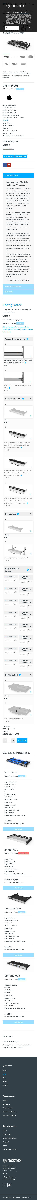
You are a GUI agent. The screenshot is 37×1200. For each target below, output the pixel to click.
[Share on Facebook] (5, 165)
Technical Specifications (12, 286)
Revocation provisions (9, 1138)
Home (5, 1070)
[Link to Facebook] (5, 1185)
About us (5, 1100)
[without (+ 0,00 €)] (23, 582)
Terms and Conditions (9, 1115)
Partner (5, 1081)
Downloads (8, 292)
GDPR (5, 1130)
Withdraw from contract (10, 1149)
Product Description (11, 175)
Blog (4, 1078)
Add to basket (22, 740)
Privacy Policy (7, 1134)
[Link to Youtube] (9, 165)
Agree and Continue (12, 28)
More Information (8, 149)
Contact (5, 1085)
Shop (4, 1074)
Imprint (5, 1145)
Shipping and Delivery (9, 1111)
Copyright (6, 1142)
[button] (18, 339)
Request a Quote (8, 1108)
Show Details (19, 829)
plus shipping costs (16, 320)
